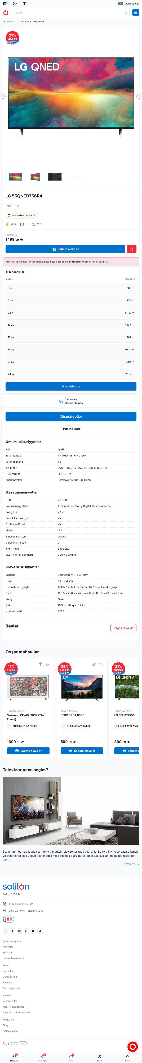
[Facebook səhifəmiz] (12, 931)
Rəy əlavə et (123, 628)
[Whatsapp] (5, 931)
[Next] (138, 96)
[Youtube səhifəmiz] (33, 931)
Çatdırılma (8, 971)
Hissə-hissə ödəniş (13, 958)
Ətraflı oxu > (131, 864)
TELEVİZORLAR (16, 710)
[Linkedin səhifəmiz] (26, 931)
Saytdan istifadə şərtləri (16, 1012)
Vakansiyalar (10, 1000)
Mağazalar (9, 1019)
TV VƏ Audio (22, 22)
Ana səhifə (8, 22)
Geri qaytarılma (11, 988)
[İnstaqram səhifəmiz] (19, 931)
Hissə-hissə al (71, 386)
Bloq (5, 1025)
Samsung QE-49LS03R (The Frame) (25, 717)
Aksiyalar (8, 946)
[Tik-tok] (40, 931)
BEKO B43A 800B (73, 715)
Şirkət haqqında (12, 941)
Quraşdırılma (10, 976)
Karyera (7, 995)
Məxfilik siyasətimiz (14, 1006)
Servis (6, 965)
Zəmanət (8, 982)
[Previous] (3, 96)
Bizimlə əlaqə (10, 1030)
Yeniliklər (8, 952)
